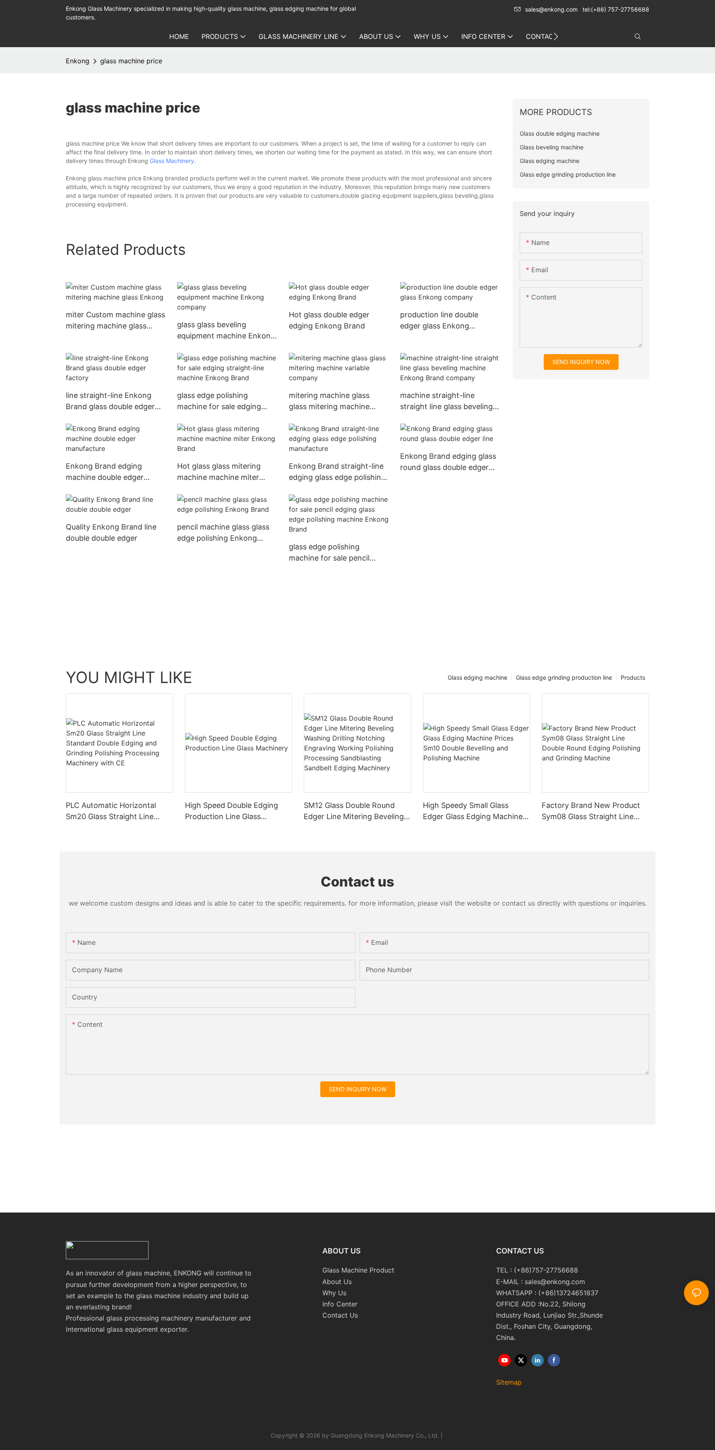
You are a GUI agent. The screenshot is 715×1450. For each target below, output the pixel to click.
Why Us (334, 1293)
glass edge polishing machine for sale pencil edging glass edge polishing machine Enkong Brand (337, 552)
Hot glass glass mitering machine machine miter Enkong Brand (219, 472)
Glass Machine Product (358, 1270)
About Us (337, 1281)
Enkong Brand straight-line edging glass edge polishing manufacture (337, 472)
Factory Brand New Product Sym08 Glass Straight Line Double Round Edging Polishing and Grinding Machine (591, 811)
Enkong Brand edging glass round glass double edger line (448, 462)
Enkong (77, 61)
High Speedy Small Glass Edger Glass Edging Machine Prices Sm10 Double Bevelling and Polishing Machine (474, 811)
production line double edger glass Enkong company (439, 320)
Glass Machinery (172, 160)
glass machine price (131, 61)
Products (633, 677)
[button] (556, 36)
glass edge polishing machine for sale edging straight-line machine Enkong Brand (219, 401)
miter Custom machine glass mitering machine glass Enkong (115, 320)
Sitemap (509, 1382)
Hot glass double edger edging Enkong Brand (329, 320)
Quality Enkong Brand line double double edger (111, 532)
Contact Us (340, 1315)
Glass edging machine (477, 677)
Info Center (340, 1304)
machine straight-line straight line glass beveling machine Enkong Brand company (446, 401)
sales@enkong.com (551, 9)
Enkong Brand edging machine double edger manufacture (105, 472)
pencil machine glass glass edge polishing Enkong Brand (223, 533)
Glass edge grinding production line (564, 677)
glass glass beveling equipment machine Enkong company (226, 330)
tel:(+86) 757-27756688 (616, 9)
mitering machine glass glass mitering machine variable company (329, 401)
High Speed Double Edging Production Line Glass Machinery (231, 811)
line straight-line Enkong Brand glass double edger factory (110, 401)
